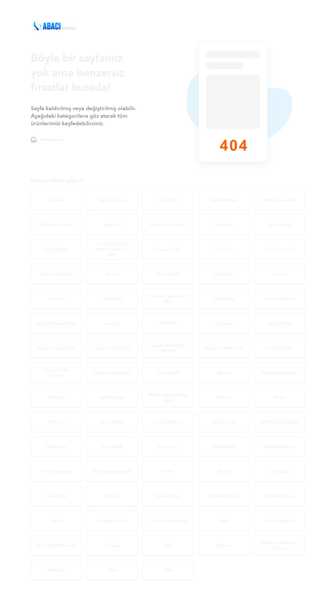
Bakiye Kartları (224, 200)
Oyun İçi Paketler (168, 422)
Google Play (224, 298)
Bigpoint (112, 224)
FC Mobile (224, 274)
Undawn (112, 545)
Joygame (224, 323)
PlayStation (57, 446)
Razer (168, 471)
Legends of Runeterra (112, 372)
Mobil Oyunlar (112, 397)
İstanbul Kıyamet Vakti (56, 323)
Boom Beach (279, 224)
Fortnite (280, 274)
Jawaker (112, 323)
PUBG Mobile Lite (279, 446)
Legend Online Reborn (56, 372)
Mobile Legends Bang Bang (168, 397)
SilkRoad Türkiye (279, 496)
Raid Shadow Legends (112, 471)
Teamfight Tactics (112, 520)
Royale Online (168, 496)
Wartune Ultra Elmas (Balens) (279, 545)
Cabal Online (56, 249)
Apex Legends (112, 200)
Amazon (56, 200)
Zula (168, 570)
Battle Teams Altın (280, 200)
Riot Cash (279, 471)
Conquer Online (168, 249)
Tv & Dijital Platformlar (56, 545)
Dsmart (112, 274)
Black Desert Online (168, 224)
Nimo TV (56, 422)
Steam (56, 520)
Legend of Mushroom (224, 348)
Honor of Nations (280, 298)
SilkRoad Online (224, 496)
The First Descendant (168, 520)
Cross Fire (224, 249)
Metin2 (224, 372)
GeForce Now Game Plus (168, 298)
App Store (168, 200)
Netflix (279, 397)
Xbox (112, 570)
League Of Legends (112, 348)
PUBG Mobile (224, 446)
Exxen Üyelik (168, 274)
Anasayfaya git (52, 139)
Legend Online (279, 348)
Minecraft (56, 397)
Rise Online (56, 496)
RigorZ (224, 471)
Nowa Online (112, 422)
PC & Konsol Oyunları (279, 422)
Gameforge (112, 298)
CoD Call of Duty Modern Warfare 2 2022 (112, 249)
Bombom (224, 224)
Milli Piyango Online (279, 372)
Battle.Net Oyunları (57, 224)
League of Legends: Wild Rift (168, 348)
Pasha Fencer (223, 422)
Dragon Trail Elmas (56, 274)
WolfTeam (56, 570)
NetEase (223, 397)
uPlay (168, 545)
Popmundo (168, 446)
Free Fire (56, 298)
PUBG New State (57, 471)
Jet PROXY (168, 323)
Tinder (224, 520)
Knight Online (279, 323)
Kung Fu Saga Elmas (57, 348)
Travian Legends (279, 520)
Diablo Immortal (279, 249)
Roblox (112, 496)
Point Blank (112, 446)
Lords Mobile (168, 372)
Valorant (223, 545)
